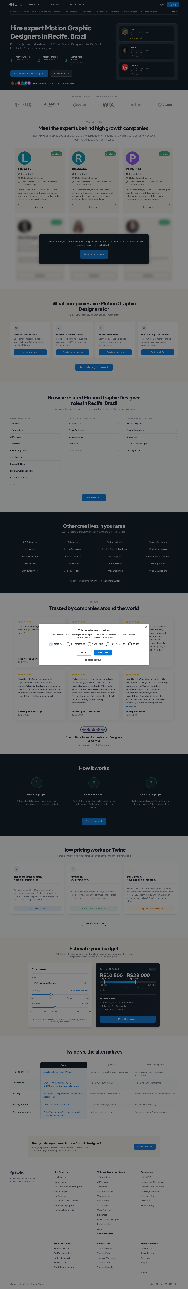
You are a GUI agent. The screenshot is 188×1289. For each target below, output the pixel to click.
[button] (94, 660)
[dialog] (94, 644)
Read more (109, 637)
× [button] (146, 627)
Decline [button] (84, 653)
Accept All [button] (103, 653)
